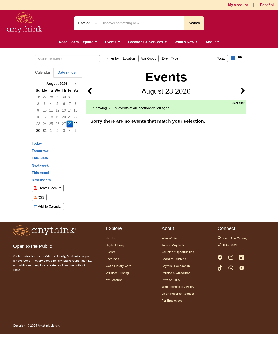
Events (110, 42)
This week (40, 158)
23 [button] (38, 124)
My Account (238, 5)
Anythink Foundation (176, 266)
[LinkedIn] (241, 258)
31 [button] (70, 97)
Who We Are (170, 238)
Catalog (111, 238)
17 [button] (45, 117)
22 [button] (76, 117)
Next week (40, 165)
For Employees (172, 300)
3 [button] (45, 104)
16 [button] (38, 117)
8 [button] (76, 104)
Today (221, 58)
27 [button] (45, 97)
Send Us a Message (235, 238)
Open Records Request (178, 293)
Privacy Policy (171, 279)
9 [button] (38, 110)
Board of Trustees (174, 259)
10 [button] (45, 110)
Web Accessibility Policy (178, 286)
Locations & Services (145, 42)
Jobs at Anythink (173, 245)
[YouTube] (241, 269)
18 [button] (51, 117)
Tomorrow (40, 151)
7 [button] (70, 104)
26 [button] (38, 97)
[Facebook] (220, 258)
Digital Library (115, 245)
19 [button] (57, 117)
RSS (40, 197)
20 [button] (64, 117)
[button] (233, 58)
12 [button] (57, 110)
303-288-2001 (231, 245)
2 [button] (38, 104)
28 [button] (51, 97)
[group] (56, 107)
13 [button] (64, 110)
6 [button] (64, 104)
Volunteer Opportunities (178, 252)
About (210, 42)
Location (129, 58)
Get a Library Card (118, 266)
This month (41, 173)
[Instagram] (230, 258)
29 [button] (57, 97)
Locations (112, 259)
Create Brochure (49, 188)
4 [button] (51, 104)
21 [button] (70, 117)
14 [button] (70, 110)
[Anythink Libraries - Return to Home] (25, 23)
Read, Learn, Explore (76, 42)
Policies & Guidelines (176, 273)
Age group (148, 58)
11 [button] (51, 110)
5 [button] (57, 104)
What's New (184, 42)
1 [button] (76, 97)
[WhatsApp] (230, 268)
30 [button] (64, 97)
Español (267, 5)
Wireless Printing (117, 273)
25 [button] (51, 124)
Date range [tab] (67, 72)
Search (194, 23)
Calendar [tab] (42, 72)
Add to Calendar (49, 206)
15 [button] (76, 110)
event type (170, 58)
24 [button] (45, 124)
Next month (41, 180)
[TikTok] (220, 268)
